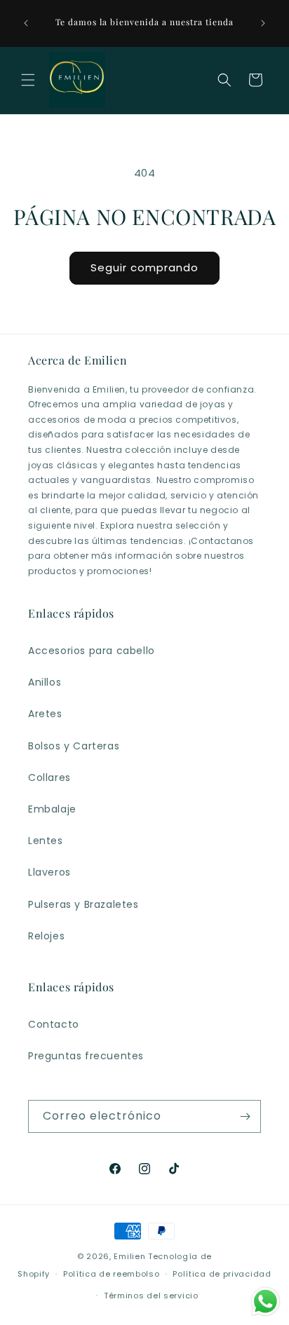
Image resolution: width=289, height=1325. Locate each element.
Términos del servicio (151, 1295)
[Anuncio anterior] (26, 23)
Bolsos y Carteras (73, 746)
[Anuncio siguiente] (263, 23)
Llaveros (49, 872)
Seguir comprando (144, 267)
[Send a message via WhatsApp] (265, 1301)
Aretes (45, 714)
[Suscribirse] (244, 1116)
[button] (28, 79)
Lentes (45, 841)
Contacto (53, 1024)
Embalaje (52, 809)
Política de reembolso (111, 1273)
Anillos (44, 682)
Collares (49, 777)
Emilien (129, 1256)
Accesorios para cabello (91, 651)
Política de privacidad (222, 1273)
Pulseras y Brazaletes (83, 904)
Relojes (46, 936)
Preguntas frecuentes (86, 1056)
